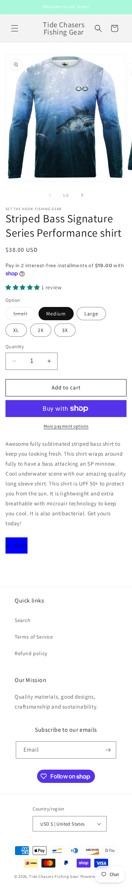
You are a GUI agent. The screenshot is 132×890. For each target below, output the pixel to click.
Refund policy (31, 653)
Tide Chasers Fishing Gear (54, 876)
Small (24, 315)
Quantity (15, 346)
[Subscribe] (108, 750)
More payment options (66, 426)
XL (16, 330)
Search (23, 620)
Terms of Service (34, 636)
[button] (15, 28)
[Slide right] (82, 195)
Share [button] (20, 545)
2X (41, 330)
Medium (56, 313)
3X (65, 330)
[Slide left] (50, 195)
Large (91, 313)
